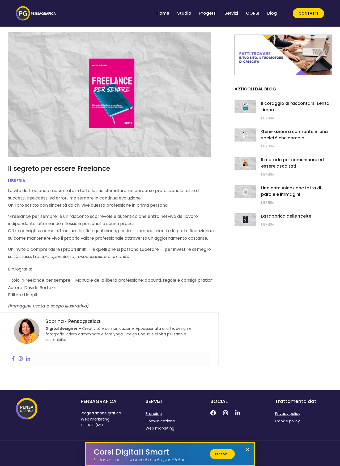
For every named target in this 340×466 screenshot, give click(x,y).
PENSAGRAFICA (99, 401)
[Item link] (216, 412)
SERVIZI (154, 401)
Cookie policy (287, 421)
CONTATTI (308, 13)
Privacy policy (287, 413)
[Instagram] (20, 359)
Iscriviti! (222, 454)
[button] (248, 449)
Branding (154, 413)
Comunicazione (160, 421)
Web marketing (160, 428)
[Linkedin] (28, 359)
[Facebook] (13, 359)
